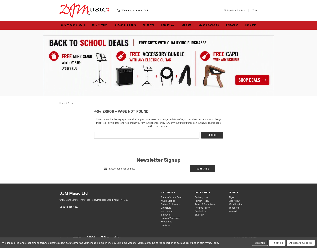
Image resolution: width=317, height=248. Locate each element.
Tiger (231, 197)
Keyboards (232, 25)
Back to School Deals (73, 25)
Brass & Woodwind (208, 25)
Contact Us (200, 211)
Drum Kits (148, 25)
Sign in (230, 10)
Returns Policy (202, 207)
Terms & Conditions (205, 204)
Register (241, 10)
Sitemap (199, 214)
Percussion (167, 25)
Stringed (186, 25)
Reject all (277, 243)
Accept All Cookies (300, 243)
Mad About (234, 201)
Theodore (234, 207)
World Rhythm (236, 204)
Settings (260, 243)
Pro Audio (250, 25)
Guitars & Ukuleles (125, 25)
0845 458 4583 (70, 206)
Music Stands (99, 25)
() (256, 10)
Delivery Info (201, 197)
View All (233, 211)
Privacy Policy (202, 201)
